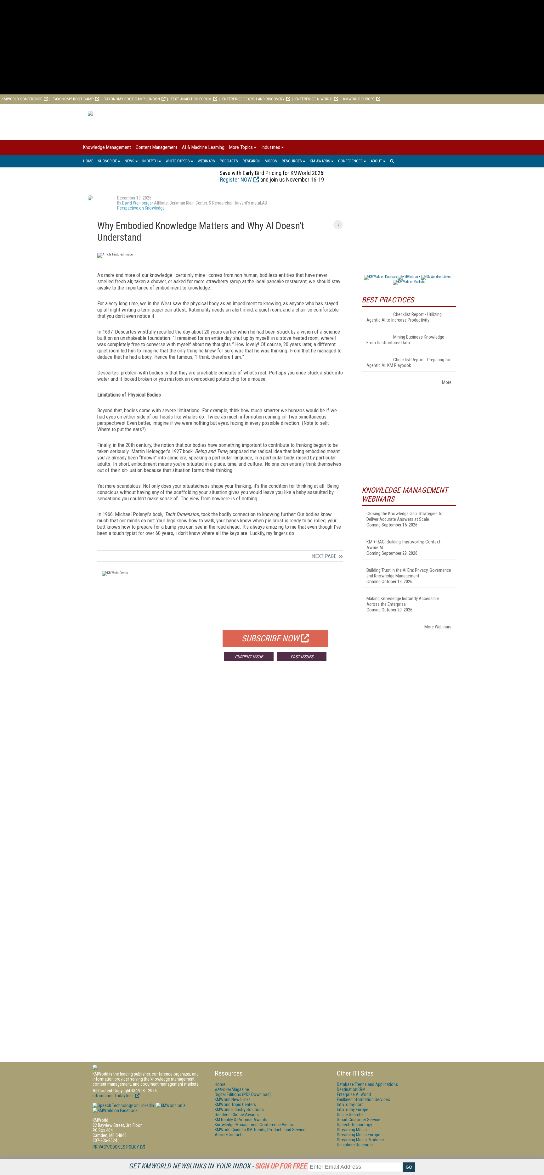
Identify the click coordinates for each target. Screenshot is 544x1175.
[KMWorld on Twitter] (170, 1105)
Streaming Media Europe (358, 1134)
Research (251, 161)
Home (88, 161)
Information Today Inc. (113, 1095)
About (376, 161)
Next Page (324, 556)
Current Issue (249, 656)
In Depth (150, 161)
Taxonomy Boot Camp (73, 99)
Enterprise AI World (313, 99)
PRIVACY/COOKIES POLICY (116, 1147)
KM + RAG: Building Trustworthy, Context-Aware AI (404, 544)
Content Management (156, 147)
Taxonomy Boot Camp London (132, 99)
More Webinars (437, 627)
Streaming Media (352, 1129)
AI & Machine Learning (203, 147)
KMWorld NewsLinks (233, 1099)
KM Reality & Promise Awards (241, 1119)
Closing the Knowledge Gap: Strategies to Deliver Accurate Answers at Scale (404, 516)
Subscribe (107, 161)
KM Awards (320, 161)
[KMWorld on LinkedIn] (123, 1105)
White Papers (178, 161)
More (446, 382)
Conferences (350, 161)
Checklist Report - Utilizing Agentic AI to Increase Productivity (404, 317)
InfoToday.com (350, 1104)
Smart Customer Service (358, 1119)
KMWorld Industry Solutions (239, 1109)
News (129, 161)
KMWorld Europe (359, 99)
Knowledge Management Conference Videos (254, 1124)
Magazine (232, 1089)
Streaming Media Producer (360, 1139)
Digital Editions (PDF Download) (243, 1094)
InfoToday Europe (352, 1109)
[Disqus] (220, 759)
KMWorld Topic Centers (235, 1104)
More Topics (241, 147)
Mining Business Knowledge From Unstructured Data (405, 340)
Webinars (206, 161)
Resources (292, 161)
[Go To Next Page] (338, 224)
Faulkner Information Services (363, 1099)
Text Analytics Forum (191, 99)
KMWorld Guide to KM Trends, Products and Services (261, 1129)
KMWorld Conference (22, 99)
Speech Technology (354, 1124)
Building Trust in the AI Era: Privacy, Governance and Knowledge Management (408, 573)
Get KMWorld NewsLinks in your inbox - (218, 1166)
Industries (270, 147)
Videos (271, 161)
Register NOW (236, 179)
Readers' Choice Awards (237, 1114)
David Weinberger (137, 202)
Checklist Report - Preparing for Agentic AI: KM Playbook (408, 362)
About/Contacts (229, 1134)
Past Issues (302, 656)
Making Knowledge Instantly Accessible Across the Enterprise (402, 601)
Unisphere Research (355, 1144)
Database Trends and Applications (367, 1084)
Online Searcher (351, 1114)
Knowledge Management (107, 147)
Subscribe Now (270, 638)
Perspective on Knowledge (141, 208)
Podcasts (229, 161)
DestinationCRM (351, 1089)
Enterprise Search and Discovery (253, 99)
